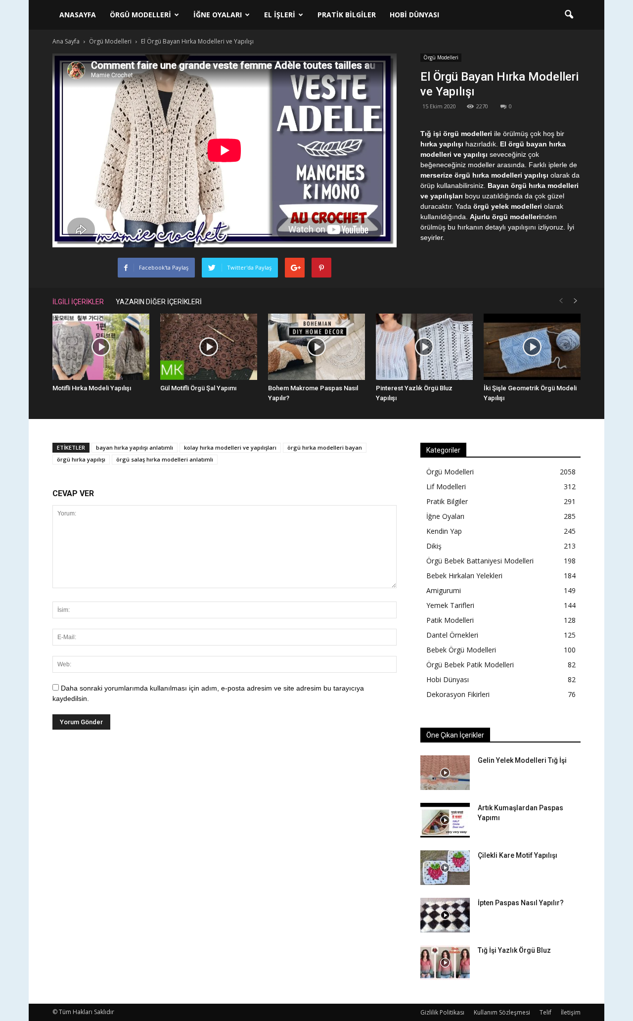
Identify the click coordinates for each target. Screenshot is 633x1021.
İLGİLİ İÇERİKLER (78, 302)
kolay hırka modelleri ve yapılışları (230, 447)
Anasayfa (77, 14)
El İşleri (279, 14)
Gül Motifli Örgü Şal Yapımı (198, 388)
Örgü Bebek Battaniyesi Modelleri (480, 560)
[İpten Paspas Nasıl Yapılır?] (445, 915)
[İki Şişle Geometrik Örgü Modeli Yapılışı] (532, 347)
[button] (569, 15)
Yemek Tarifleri (450, 605)
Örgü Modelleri (140, 14)
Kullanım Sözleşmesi (502, 1012)
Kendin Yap (444, 531)
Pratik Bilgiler (346, 14)
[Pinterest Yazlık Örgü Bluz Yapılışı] (424, 347)
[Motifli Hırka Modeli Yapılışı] (100, 347)
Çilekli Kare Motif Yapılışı (517, 855)
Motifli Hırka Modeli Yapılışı (91, 388)
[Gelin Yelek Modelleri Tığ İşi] (445, 772)
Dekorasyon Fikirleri (458, 694)
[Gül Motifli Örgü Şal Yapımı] (208, 347)
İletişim (571, 1012)
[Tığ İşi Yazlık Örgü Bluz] (445, 962)
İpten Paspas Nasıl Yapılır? (521, 903)
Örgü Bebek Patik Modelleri (470, 664)
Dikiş (434, 546)
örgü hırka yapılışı (81, 459)
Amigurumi (443, 590)
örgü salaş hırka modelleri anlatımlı (164, 459)
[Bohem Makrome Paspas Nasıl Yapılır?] (316, 347)
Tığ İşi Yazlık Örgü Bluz (514, 950)
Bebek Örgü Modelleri (461, 649)
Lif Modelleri (446, 486)
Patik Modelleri (450, 620)
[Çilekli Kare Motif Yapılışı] (445, 867)
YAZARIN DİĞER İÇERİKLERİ (159, 302)
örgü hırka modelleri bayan (324, 447)
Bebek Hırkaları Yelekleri (464, 575)
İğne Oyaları (217, 14)
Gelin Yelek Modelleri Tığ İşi (522, 760)
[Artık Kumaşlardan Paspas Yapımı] (445, 820)
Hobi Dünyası (414, 14)
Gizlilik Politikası (442, 1012)
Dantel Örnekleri (452, 635)
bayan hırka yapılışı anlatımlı (134, 447)
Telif (545, 1012)
